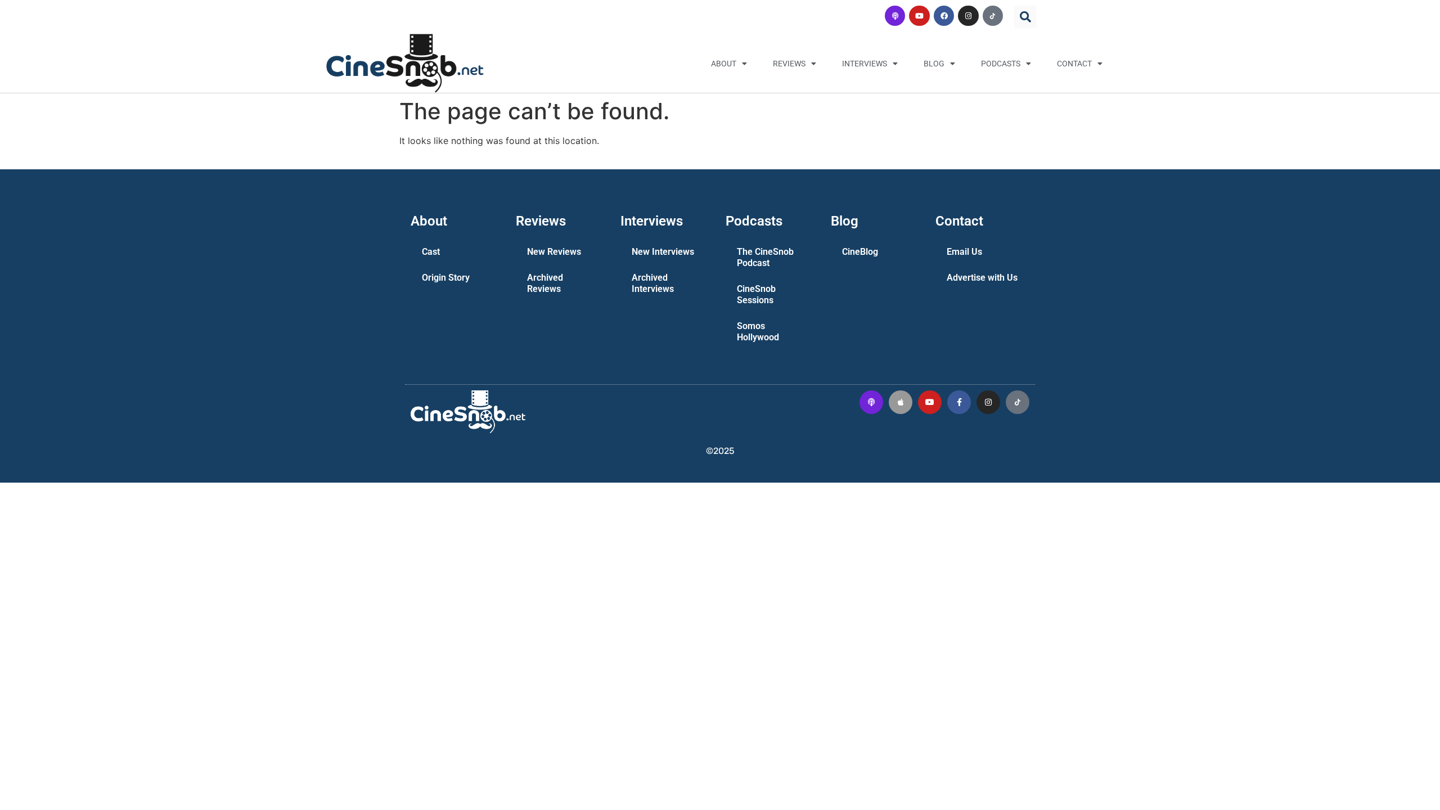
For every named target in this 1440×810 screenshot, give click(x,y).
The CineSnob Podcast (765, 257)
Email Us (964, 251)
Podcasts (1000, 63)
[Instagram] (968, 16)
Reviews (789, 63)
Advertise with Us (982, 277)
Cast (431, 251)
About (723, 63)
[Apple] (900, 402)
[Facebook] (944, 16)
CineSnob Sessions (756, 294)
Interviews (864, 63)
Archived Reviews (545, 283)
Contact (1074, 63)
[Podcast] (895, 16)
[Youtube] (919, 16)
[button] (1025, 17)
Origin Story (446, 277)
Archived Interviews (653, 283)
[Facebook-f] (959, 402)
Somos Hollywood (758, 332)
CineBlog (860, 251)
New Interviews (663, 251)
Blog (934, 63)
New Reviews (554, 251)
